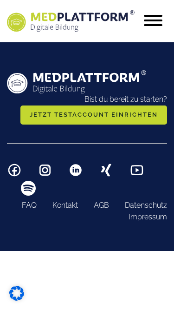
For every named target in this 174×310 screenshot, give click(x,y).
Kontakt (65, 205)
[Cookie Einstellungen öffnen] (16, 292)
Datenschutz (146, 205)
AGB (101, 205)
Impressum (148, 216)
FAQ (29, 205)
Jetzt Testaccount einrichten (94, 114)
